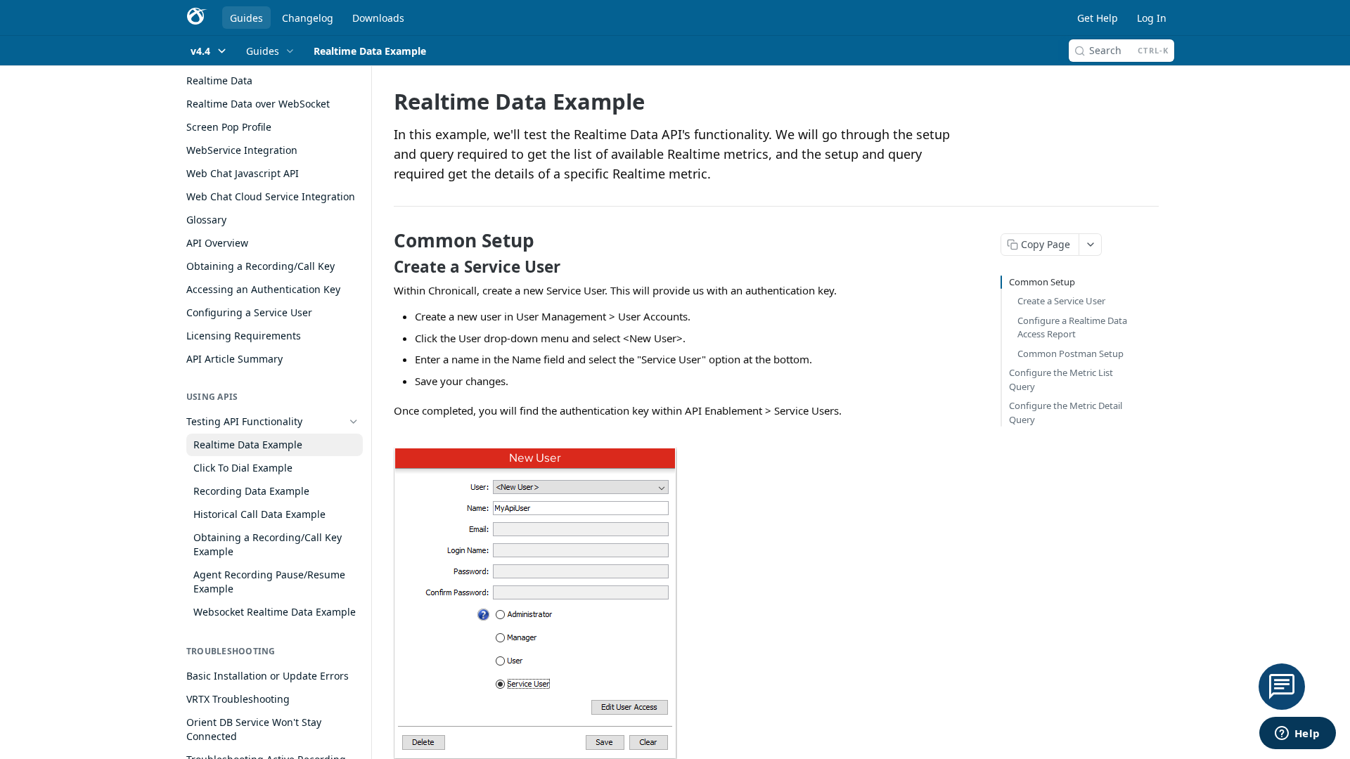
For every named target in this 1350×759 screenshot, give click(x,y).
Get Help (1097, 18)
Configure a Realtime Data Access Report (1072, 327)
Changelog (307, 18)
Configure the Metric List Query (1061, 379)
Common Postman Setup (1070, 353)
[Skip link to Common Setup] (384, 240)
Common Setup (1042, 281)
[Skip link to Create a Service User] (384, 267)
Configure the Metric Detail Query (1065, 412)
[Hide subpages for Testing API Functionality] (353, 421)
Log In (1151, 18)
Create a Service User (1061, 300)
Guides (246, 18)
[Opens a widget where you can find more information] (1297, 734)
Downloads (378, 18)
